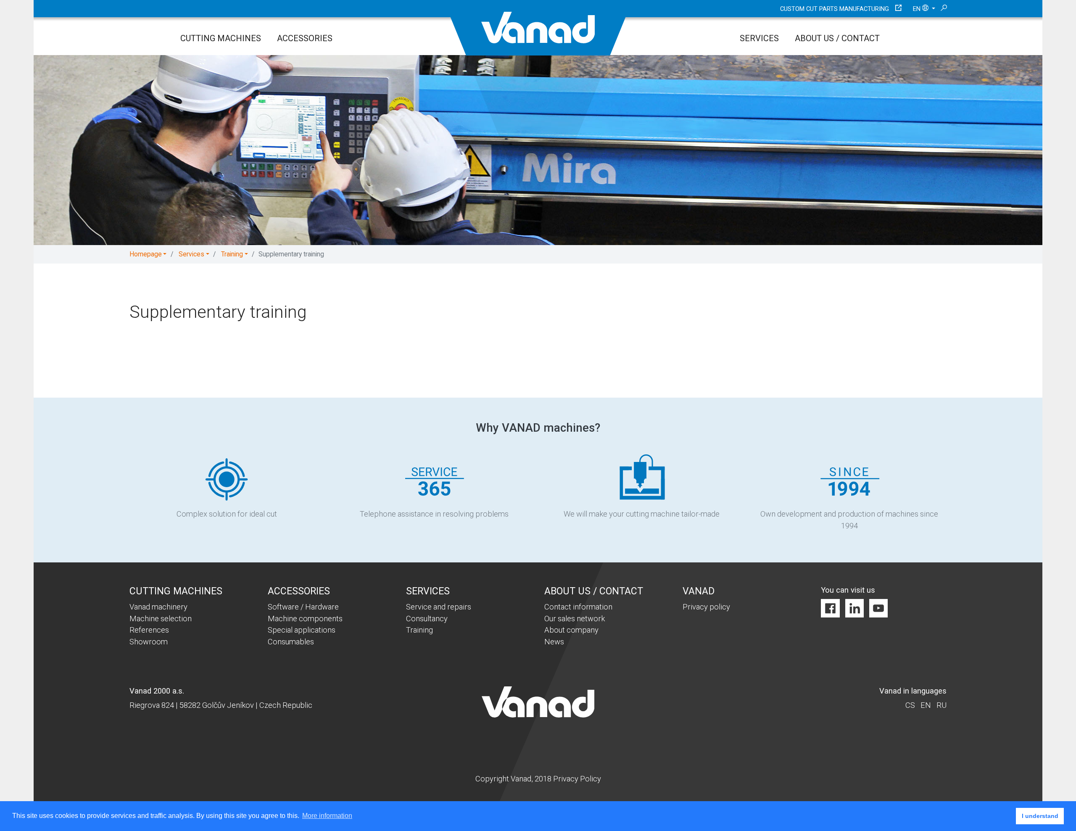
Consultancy (427, 618)
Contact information (578, 606)
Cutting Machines (220, 38)
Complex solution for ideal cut (227, 513)
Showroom (148, 641)
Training (419, 629)
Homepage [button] (145, 254)
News (554, 641)
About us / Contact (837, 38)
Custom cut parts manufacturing (834, 9)
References (149, 629)
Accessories (304, 38)
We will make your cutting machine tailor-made (642, 513)
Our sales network (574, 618)
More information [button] (327, 815)
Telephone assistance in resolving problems (434, 513)
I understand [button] (1040, 816)
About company (571, 629)
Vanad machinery (158, 606)
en (917, 9)
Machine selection (160, 618)
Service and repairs (438, 606)
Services (759, 38)
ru (941, 705)
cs (910, 705)
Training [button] (232, 254)
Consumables (291, 641)
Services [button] (191, 254)
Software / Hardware (303, 606)
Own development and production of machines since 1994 (849, 519)
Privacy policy (706, 606)
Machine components (305, 618)
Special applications (301, 629)
